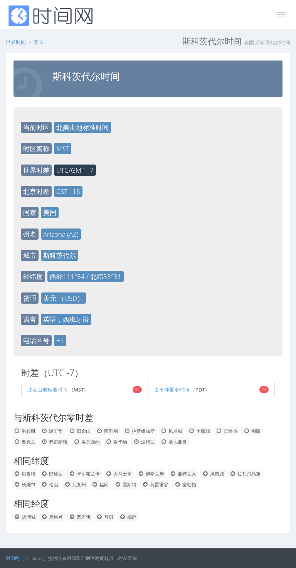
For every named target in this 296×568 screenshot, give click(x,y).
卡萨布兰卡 (88, 474)
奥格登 (55, 517)
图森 (255, 431)
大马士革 (122, 474)
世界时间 (16, 42)
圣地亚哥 (177, 442)
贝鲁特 (27, 474)
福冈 (103, 484)
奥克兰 (27, 442)
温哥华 (55, 431)
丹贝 (108, 517)
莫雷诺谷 (158, 484)
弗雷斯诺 (57, 442)
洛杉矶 (27, 431)
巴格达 (55, 474)
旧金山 (83, 431)
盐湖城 (27, 517)
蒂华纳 (119, 442)
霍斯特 (128, 484)
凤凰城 (174, 431)
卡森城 (202, 431)
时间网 (13, 558)
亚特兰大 (186, 474)
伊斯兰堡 (154, 474)
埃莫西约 (90, 442)
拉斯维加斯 (143, 431)
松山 (53, 484)
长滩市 (229, 431)
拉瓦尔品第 (248, 474)
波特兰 (147, 442)
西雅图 (110, 431)
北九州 (78, 484)
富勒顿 (188, 484)
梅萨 (131, 517)
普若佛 (83, 517)
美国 (39, 42)
